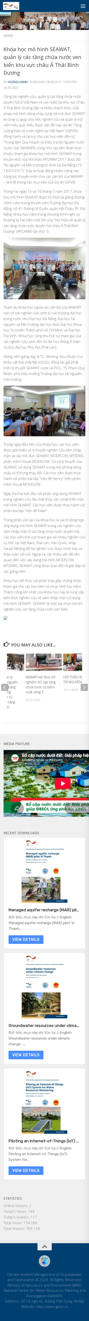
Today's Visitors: (17, 1217)
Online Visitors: (16, 1205)
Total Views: (13, 1222)
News (8, 35)
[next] (84, 687)
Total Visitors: (15, 1228)
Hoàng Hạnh (18, 82)
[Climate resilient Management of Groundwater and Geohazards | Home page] (13, 6)
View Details (26, 939)
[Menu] (83, 6)
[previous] (4, 687)
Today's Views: (16, 1211)
